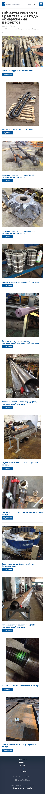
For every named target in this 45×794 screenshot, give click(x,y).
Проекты (22, 768)
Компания (22, 759)
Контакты (23, 771)
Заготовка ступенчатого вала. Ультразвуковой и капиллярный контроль (20, 342)
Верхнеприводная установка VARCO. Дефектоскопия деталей (18, 232)
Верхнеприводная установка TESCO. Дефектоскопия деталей (18, 176)
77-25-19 (32, 4)
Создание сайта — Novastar (22, 788)
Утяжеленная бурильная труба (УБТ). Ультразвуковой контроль (18, 626)
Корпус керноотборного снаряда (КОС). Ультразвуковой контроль (20, 403)
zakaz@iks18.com (24, 780)
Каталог (22, 762)
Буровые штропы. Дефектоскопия (17, 129)
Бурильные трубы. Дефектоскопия (17, 71)
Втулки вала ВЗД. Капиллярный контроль (20, 282)
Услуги (22, 765)
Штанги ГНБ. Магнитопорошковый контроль (22, 686)
